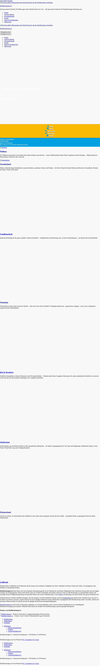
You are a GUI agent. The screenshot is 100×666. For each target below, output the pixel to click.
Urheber (10, 629)
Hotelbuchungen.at (6, 604)
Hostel (6, 18)
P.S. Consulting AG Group (30, 640)
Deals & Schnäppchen (11, 20)
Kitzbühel (7, 623)
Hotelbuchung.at (6, 614)
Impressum (7, 626)
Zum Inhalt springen (6, 1)
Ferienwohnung (9, 14)
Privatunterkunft (9, 16)
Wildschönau (8, 621)
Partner (60, 594)
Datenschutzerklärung (14, 628)
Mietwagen (7, 22)
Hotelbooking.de (67, 598)
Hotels (6, 12)
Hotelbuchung (8, 619)
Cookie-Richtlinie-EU (14, 631)
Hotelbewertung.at (7, 616)
